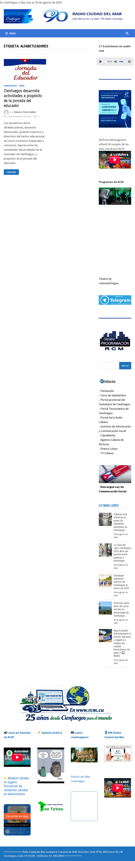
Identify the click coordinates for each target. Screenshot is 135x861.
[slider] (105, 61)
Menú (12, 33)
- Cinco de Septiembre (112, 395)
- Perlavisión (106, 391)
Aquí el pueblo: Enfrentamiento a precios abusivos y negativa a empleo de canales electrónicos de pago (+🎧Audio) (122, 643)
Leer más (12, 172)
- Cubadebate (107, 435)
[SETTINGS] (129, 61)
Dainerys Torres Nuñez (25, 111)
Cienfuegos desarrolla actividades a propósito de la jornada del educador (23, 98)
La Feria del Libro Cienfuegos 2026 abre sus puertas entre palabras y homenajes (122, 552)
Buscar (125, 365)
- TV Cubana (106, 453)
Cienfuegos (10, 85)
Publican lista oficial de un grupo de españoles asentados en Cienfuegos (120, 522)
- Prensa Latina (108, 449)
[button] (115, 196)
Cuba (21, 85)
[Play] (100, 61)
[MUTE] (115, 61)
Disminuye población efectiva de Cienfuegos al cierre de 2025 (121, 582)
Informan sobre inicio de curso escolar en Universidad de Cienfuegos (121, 609)
